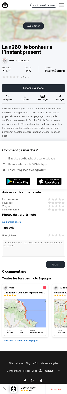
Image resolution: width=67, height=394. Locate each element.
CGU (35, 363)
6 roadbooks (23, 60)
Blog (28, 363)
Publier (55, 264)
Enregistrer (8, 99)
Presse (27, 370)
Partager (60, 99)
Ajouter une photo (11, 222)
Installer (56, 389)
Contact (20, 363)
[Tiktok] (41, 381)
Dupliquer (25, 99)
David (11, 60)
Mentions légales (49, 363)
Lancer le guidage (33, 88)
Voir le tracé (33, 26)
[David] (4, 60)
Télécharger (42, 99)
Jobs (34, 370)
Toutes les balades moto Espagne (20, 340)
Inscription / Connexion (44, 5)
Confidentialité (14, 370)
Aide (11, 363)
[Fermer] (5, 389)
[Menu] (62, 5)
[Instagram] (32, 381)
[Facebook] (25, 381)
